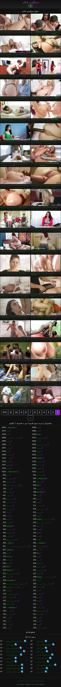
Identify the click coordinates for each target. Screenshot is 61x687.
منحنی (38, 526)
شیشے (38, 624)
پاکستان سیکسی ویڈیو (15, 641)
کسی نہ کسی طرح (12, 587)
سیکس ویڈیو (40, 668)
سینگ (8, 462)
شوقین (8, 465)
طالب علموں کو (12, 574)
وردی (38, 618)
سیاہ (38, 495)
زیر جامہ (9, 502)
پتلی (8, 516)
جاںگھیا (9, 482)
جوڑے (8, 523)
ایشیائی (39, 462)
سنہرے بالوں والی (13, 438)
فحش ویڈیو (10, 658)
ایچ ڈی (8, 495)
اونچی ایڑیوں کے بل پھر (15, 584)
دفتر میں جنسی (12, 601)
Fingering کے (41, 478)
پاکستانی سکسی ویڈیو (45, 665)
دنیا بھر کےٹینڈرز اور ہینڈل (17, 546)
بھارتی (39, 594)
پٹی (37, 516)
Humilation (10, 580)
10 (16, 412)
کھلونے (39, 468)
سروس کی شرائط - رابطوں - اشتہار (30, 680)
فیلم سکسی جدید (42, 658)
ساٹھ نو (39, 607)
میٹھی (38, 512)
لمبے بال (9, 529)
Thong (8, 557)
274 (5, 412)
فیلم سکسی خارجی (13, 655)
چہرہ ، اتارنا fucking (45, 577)
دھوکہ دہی (10, 597)
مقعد (8, 468)
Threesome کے (11, 472)
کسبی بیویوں (11, 540)
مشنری (8, 448)
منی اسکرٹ (40, 628)
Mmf (7, 567)
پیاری (8, 458)
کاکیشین (9, 533)
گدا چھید (39, 567)
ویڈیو (38, 455)
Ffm (37, 553)
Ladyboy (9, 550)
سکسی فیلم (40, 641)
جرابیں (39, 465)
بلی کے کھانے (11, 594)
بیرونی (39, 506)
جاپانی (39, 482)
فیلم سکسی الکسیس (13, 668)
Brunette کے (10, 428)
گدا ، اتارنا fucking (44, 519)
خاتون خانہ (40, 546)
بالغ (8, 563)
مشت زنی (39, 472)
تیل (37, 557)
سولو (38, 529)
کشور (38, 451)
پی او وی (9, 506)
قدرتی (8, 489)
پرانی (8, 560)
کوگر (38, 601)
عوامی (8, 624)
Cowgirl (39, 458)
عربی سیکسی (40, 651)
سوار (8, 441)
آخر (37, 441)
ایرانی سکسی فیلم (13, 665)
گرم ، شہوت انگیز (13, 485)
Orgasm (9, 570)
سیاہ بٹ (9, 611)
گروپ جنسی (40, 570)
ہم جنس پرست (41, 509)
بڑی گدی (9, 604)
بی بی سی (9, 509)
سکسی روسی (40, 672)
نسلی (38, 499)
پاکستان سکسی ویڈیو (14, 651)
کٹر (7, 434)
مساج (38, 597)
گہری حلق (39, 475)
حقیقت (38, 563)
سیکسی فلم (30, 2)
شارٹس (38, 614)
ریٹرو (8, 577)
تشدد (38, 604)
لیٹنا (38, 574)
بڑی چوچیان (40, 438)
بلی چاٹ (9, 455)
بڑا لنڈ (9, 492)
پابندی (9, 536)
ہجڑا (38, 550)
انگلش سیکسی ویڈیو (44, 645)
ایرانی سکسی (41, 662)
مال (7, 445)
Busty (38, 434)
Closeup (9, 526)
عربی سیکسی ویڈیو (43, 655)
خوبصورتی (10, 478)
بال (7, 475)
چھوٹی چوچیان (41, 445)
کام (37, 428)
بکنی (8, 628)
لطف (37, 533)
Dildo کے (9, 543)
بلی (37, 431)
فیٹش (38, 621)
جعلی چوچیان (41, 611)
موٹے (8, 591)
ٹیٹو (8, 519)
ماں (7, 451)
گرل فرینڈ (10, 499)
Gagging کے (10, 607)
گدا (7, 431)
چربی (8, 618)
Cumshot (39, 492)
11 (11, 412)
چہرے (38, 536)
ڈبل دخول (9, 614)
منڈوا (38, 448)
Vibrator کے (40, 543)
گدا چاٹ (39, 587)
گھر (37, 502)
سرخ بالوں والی (42, 523)
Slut (37, 485)
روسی (38, 560)
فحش (7, 553)
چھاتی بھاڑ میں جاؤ (44, 584)
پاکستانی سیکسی (12, 648)
